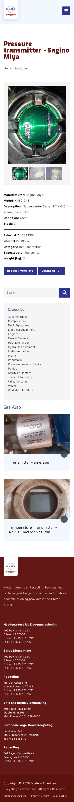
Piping (12, 355)
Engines (13, 334)
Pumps (12, 368)
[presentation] (58, 129)
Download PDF (51, 271)
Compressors (17, 321)
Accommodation (18, 316)
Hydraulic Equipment (21, 347)
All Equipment (20, 68)
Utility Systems (17, 381)
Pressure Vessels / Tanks (24, 364)
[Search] (64, 293)
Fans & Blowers (18, 338)
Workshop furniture (20, 390)
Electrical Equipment (21, 329)
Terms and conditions (15, 796)
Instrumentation (18, 351)
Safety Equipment (19, 373)
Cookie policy (60, 796)
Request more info (20, 271)
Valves (12, 386)
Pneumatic (15, 360)
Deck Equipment (19, 325)
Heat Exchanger (18, 342)
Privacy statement (39, 796)
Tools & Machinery (20, 377)
